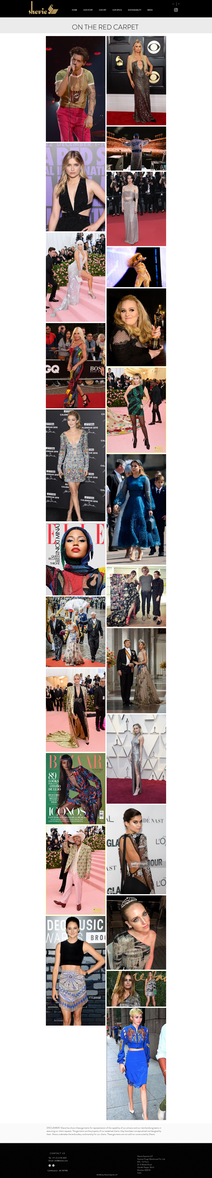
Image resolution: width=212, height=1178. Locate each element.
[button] (150, 10)
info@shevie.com (61, 1160)
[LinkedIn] (53, 1165)
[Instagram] (176, 9)
